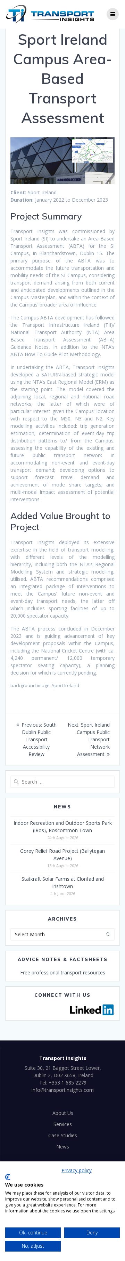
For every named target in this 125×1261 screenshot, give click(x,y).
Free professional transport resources (62, 972)
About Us (62, 1113)
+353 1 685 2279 (67, 1082)
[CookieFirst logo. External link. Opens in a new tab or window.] (7, 1177)
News (62, 1146)
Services (62, 1124)
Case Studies (62, 1135)
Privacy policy (76, 1170)
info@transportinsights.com (63, 1090)
